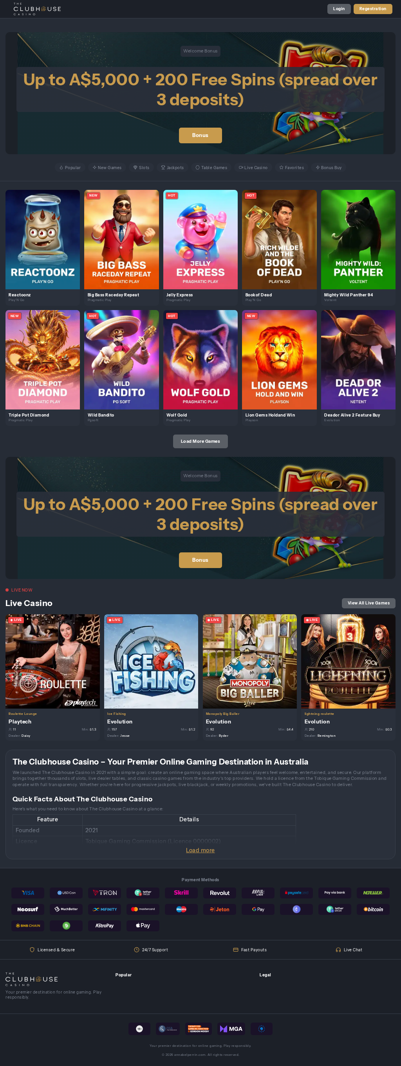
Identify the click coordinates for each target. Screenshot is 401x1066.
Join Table (55, 660)
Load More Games (200, 441)
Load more (200, 850)
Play (46, 233)
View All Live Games (369, 603)
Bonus (200, 135)
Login (339, 8)
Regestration (373, 8)
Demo (46, 245)
